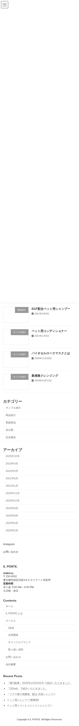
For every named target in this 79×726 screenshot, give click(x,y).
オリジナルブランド (19, 642)
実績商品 (11, 422)
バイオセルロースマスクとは (51, 353)
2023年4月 (12, 463)
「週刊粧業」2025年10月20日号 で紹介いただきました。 (39, 683)
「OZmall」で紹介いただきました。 (27, 688)
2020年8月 (12, 515)
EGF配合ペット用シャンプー (51, 308)
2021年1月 (12, 486)
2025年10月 (13, 456)
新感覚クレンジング (45, 375)
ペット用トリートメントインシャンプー (29, 705)
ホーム (9, 606)
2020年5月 (12, 530)
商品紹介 (11, 415)
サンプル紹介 (13, 407)
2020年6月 (12, 523)
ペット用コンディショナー (49, 331)
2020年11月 (13, 493)
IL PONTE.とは (14, 613)
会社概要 (11, 664)
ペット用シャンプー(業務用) (23, 699)
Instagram (9, 544)
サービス (11, 620)
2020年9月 (12, 508)
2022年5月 (12, 471)
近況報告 (11, 437)
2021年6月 (12, 478)
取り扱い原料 (15, 649)
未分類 (9, 430)
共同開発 (13, 635)
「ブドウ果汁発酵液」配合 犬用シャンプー (31, 694)
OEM (11, 628)
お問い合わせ (10, 551)
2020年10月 (13, 500)
